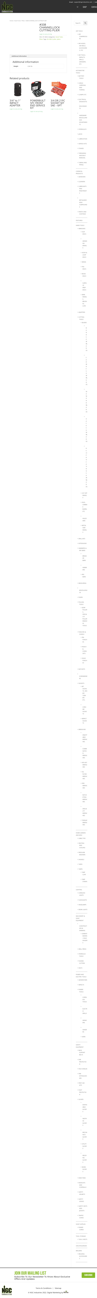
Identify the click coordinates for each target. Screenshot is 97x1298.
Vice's (80, 968)
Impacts (81, 985)
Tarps (81, 869)
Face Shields (83, 1069)
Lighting (79, 890)
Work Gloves (84, 1169)
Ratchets (82, 669)
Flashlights (83, 900)
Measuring (82, 583)
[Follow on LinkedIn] (92, 1289)
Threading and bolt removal (82, 155)
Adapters (82, 312)
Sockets (81, 683)
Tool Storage (81, 1236)
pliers (59, 39)
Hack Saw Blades (86, 430)
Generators (83, 980)
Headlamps (82, 905)
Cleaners (82, 181)
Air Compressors (83, 36)
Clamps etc (82, 94)
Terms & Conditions (44, 1288)
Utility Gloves (84, 1146)
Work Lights (83, 909)
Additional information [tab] (19, 56)
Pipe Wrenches (84, 785)
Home (11, 21)
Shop (85, 6)
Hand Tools (17, 21)
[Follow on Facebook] (86, 1289)
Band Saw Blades (86, 339)
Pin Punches (84, 639)
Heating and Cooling (82, 845)
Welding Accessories (83, 1256)
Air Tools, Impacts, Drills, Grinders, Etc (82, 59)
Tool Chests (83, 1239)
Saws (83, 1037)
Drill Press (82, 949)
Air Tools (79, 31)
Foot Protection (82, 1092)
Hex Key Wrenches (84, 765)
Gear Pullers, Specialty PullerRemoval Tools (84, 616)
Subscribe (88, 1275)
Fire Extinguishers (83, 1076)
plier (54, 39)
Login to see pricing (45, 34)
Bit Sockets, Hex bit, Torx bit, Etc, (84, 693)
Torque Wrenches (84, 822)
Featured (79, 220)
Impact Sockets (84, 721)
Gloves (81, 1099)
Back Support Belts (82, 1052)
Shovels (81, 859)
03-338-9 (49, 39)
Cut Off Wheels (84, 495)
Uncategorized (81, 1246)
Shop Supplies (81, 1224)
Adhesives (82, 177)
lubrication (83, 139)
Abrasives (82, 228)
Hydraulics (82, 129)
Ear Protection (82, 1062)
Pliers (23, 21)
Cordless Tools (85, 999)
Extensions (83, 543)
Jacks (80, 134)
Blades (84, 322)
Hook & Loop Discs (84, 255)
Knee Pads (82, 1178)
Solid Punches (84, 660)
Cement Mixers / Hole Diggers (84, 938)
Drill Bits (82, 539)
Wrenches (82, 729)
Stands (81, 148)
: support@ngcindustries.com (82, 2)
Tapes (80, 864)
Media (84, 262)
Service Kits (83, 144)
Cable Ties (82, 838)
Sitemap (58, 1288)
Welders (79, 1251)
